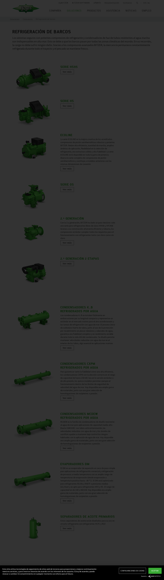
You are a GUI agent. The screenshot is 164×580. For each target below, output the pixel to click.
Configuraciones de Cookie (132, 571)
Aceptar (154, 571)
